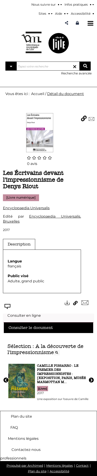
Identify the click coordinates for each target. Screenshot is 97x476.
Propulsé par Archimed (25, 466)
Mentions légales (23, 438)
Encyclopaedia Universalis (26, 208)
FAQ (14, 427)
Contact (82, 466)
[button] (66, 23)
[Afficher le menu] (90, 23)
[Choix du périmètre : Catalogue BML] (11, 66)
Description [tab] (19, 244)
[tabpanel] (42, 271)
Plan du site (21, 416)
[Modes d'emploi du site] (93, 4)
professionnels (13, 458)
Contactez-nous (26, 449)
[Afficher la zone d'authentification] (78, 23)
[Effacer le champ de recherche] (74, 66)
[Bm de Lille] (31, 42)
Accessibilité (59, 471)
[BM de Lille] (58, 43)
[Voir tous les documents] (57, 352)
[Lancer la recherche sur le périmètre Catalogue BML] (85, 66)
